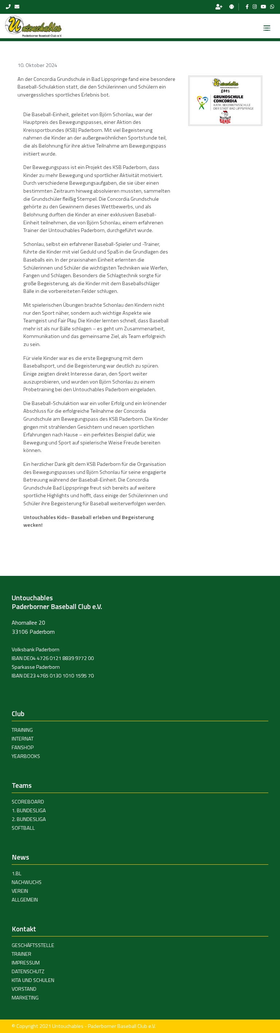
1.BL (17, 873)
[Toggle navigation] (267, 26)
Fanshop (23, 747)
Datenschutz (28, 971)
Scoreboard (28, 802)
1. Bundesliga (29, 810)
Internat (23, 739)
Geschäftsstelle (33, 945)
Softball (23, 828)
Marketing (25, 998)
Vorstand (24, 989)
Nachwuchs (27, 882)
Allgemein (25, 900)
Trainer (21, 954)
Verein (20, 891)
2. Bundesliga (29, 819)
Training (22, 730)
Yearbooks (26, 756)
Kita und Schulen (33, 980)
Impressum (26, 963)
